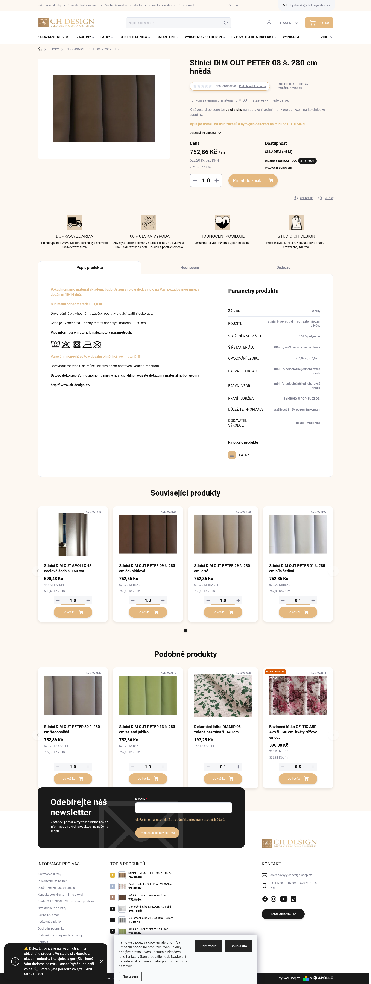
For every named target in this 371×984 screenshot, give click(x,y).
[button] (185, 630)
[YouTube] (284, 898)
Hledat (225, 23)
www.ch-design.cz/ (75, 385)
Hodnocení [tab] (189, 267)
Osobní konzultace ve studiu (123, 5)
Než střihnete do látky (52, 908)
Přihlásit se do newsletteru (157, 833)
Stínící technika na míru (83, 5)
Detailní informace (203, 132)
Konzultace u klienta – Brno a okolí (171, 5)
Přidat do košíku (248, 180)
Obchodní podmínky (51, 928)
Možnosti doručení (278, 167)
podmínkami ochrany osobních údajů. (199, 819)
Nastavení (130, 976)
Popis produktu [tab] (89, 267)
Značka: (290, 88)
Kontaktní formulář (283, 914)
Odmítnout (208, 946)
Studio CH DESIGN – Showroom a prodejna (66, 901)
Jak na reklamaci (49, 915)
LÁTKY (244, 455)
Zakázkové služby (49, 5)
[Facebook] (265, 898)
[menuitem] (55, 37)
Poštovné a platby (50, 921)
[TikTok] (293, 898)
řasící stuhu (233, 110)
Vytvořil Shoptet (289, 978)
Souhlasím (239, 946)
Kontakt (43, 942)
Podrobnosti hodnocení (252, 86)
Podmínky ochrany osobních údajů (61, 935)
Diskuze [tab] (283, 267)
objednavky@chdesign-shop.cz (291, 875)
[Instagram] (273, 898)
